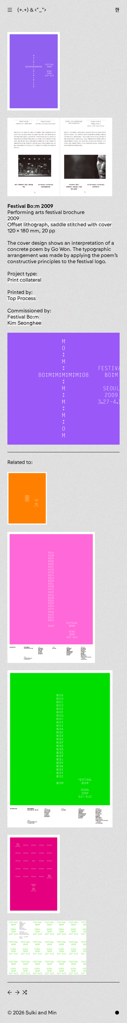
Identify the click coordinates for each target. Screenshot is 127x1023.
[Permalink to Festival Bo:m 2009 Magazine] (33, 874)
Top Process (21, 298)
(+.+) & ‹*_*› (31, 10)
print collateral (24, 280)
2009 (13, 218)
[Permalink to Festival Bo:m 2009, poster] (51, 597)
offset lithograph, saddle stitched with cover (59, 224)
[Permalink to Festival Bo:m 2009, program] (27, 498)
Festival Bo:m (23, 317)
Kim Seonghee (24, 323)
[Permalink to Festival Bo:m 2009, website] (46, 948)
